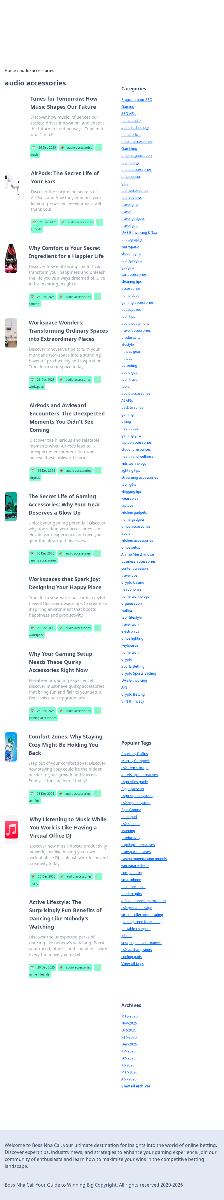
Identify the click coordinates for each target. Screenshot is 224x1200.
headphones (131, 589)
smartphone (131, 879)
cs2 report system (135, 802)
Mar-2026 (129, 1072)
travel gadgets (133, 218)
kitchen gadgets (134, 512)
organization (131, 603)
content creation (134, 568)
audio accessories (76, 147)
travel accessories (136, 330)
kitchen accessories (137, 540)
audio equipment (135, 323)
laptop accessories (136, 442)
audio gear (130, 372)
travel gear (130, 225)
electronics (130, 631)
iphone (126, 935)
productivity (130, 337)
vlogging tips (131, 491)
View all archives (135, 1086)
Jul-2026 (127, 1065)
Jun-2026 (128, 1051)
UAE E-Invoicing (134, 680)
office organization (136, 155)
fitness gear (131, 351)
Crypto (126, 659)
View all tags (132, 963)
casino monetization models (144, 858)
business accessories (138, 561)
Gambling (129, 148)
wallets (127, 610)
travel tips (129, 575)
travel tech (130, 624)
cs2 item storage (134, 767)
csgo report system (137, 795)
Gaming (127, 106)
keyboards (129, 645)
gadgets (127, 267)
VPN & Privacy (132, 701)
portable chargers (135, 928)
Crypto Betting (133, 694)
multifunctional (133, 886)
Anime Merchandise (137, 554)
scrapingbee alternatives (141, 942)
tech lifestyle (131, 617)
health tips (129, 428)
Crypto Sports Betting (138, 673)
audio (125, 533)
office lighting (132, 638)
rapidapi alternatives (138, 844)
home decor (131, 295)
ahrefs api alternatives (139, 774)
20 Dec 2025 (43, 967)
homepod (129, 816)
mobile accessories (137, 141)
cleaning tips (131, 281)
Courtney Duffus (134, 753)
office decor (131, 176)
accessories (131, 288)
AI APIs (127, 400)
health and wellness (137, 456)
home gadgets (133, 519)
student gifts (131, 253)
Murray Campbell (135, 760)
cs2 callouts (130, 823)
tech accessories (134, 190)
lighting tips (130, 470)
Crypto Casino (132, 582)
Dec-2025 (129, 1044)
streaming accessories (139, 477)
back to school (132, 407)
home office (131, 134)
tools (125, 386)
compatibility (131, 872)
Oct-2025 (128, 1030)
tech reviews (131, 197)
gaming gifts (131, 435)
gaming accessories (137, 302)
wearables (129, 498)
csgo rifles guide (134, 781)
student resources (136, 449)
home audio (131, 120)
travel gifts (130, 204)
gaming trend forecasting (141, 921)
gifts (124, 183)
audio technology (135, 127)
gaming (127, 414)
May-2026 (129, 1016)
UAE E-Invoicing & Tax (139, 232)
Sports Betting (132, 666)
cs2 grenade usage (136, 907)
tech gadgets (131, 260)
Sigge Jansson (132, 788)
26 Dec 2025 (44, 147)
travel (126, 211)
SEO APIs (128, 113)
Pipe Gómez (131, 809)
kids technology (133, 463)
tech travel (130, 379)
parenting (129, 365)
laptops (127, 505)
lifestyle (127, 344)
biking (126, 421)
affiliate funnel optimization (143, 900)
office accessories (135, 526)
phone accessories (136, 169)
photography (131, 239)
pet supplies (131, 309)
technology (130, 162)
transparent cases (136, 851)
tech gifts (128, 484)
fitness (126, 358)
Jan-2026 (128, 1058)
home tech (130, 652)
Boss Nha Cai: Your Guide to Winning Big (89, 19)
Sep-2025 (129, 1037)
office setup (130, 547)
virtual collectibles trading (142, 914)
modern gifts (131, 893)
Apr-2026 (128, 1079)
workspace (130, 246)
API (124, 687)
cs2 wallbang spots (136, 949)
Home (10, 70)
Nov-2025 (129, 1023)
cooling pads (131, 956)
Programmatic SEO (136, 99)
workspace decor (135, 865)
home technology (135, 596)
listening (128, 830)
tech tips (128, 316)
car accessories (134, 274)
